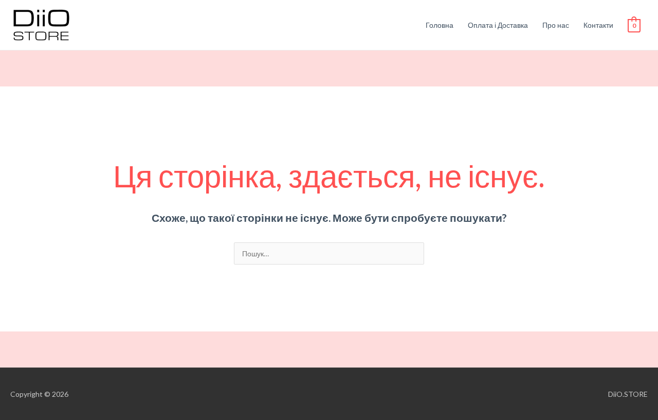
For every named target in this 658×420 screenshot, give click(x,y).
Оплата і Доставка (498, 25)
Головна (439, 25)
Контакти (598, 25)
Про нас (555, 25)
